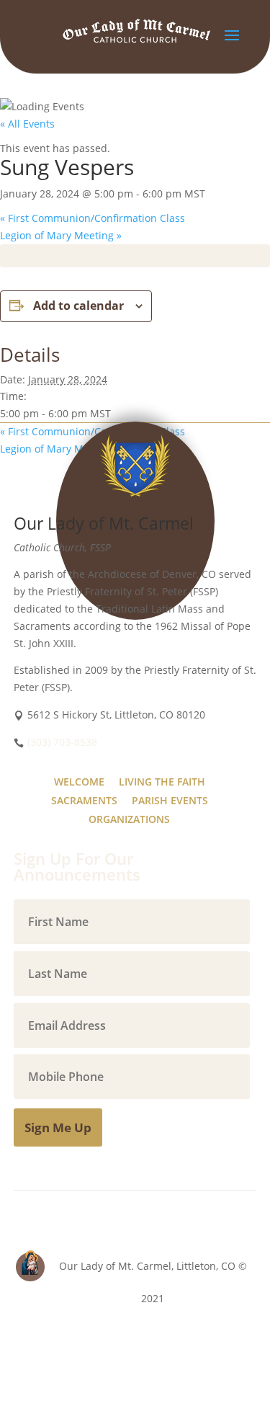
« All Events (27, 123)
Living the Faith (162, 781)
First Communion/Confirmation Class (92, 218)
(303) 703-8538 (62, 742)
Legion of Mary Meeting (61, 235)
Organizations (129, 819)
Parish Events (170, 800)
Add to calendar (78, 305)
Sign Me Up (57, 1127)
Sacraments (84, 800)
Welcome (79, 781)
